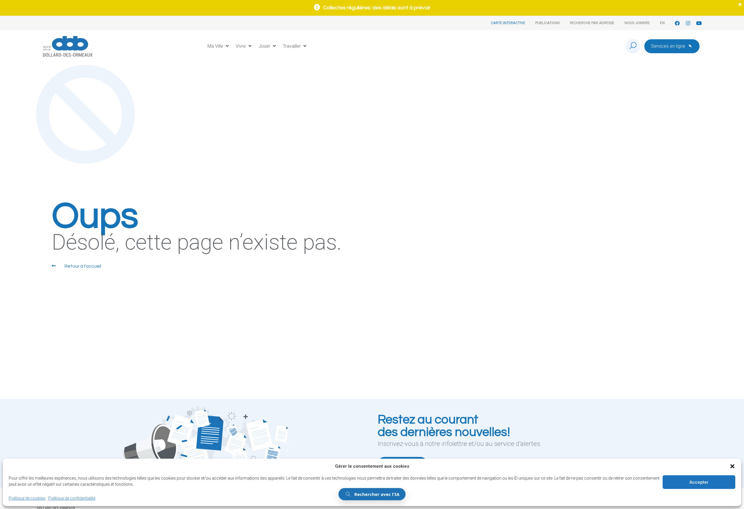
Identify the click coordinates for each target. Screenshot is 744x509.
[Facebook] (677, 23)
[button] (732, 466)
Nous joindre (637, 23)
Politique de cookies (27, 498)
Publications (547, 23)
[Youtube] (698, 23)
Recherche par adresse (592, 23)
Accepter (699, 482)
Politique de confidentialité (71, 498)
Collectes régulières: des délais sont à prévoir (376, 7)
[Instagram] (688, 23)
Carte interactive (508, 23)
